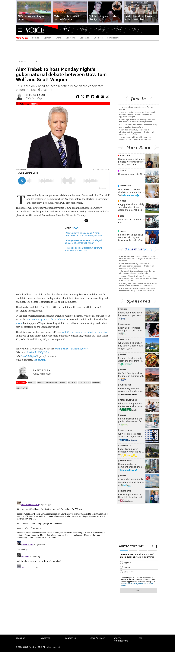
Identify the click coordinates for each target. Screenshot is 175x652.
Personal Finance (128, 400)
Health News (126, 460)
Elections (72, 383)
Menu (20, 30)
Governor (96, 383)
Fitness (123, 309)
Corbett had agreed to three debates (46, 319)
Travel (123, 354)
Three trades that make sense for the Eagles (136, 108)
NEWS (75, 228)
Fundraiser (125, 385)
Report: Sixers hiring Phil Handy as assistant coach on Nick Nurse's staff (135, 138)
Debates (34, 103)
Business (98, 37)
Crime (58, 37)
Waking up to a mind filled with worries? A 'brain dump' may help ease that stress (138, 284)
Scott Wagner (84, 383)
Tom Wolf (63, 383)
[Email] (102, 97)
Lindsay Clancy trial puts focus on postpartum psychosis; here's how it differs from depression (138, 278)
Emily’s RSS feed (28, 356)
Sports (135, 29)
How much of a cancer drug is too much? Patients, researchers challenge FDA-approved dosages (137, 114)
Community (125, 445)
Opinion (47, 37)
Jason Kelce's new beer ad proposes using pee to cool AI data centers (138, 125)
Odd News (70, 37)
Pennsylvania (22, 388)
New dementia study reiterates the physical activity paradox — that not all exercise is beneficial (136, 131)
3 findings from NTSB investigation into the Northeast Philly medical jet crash (137, 120)
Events (118, 29)
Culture (100, 29)
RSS (140, 638)
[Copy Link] (108, 97)
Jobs (122, 216)
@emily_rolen (61, 348)
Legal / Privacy (97, 638)
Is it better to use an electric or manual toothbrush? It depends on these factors (137, 289)
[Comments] (98, 97)
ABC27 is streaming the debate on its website (85, 332)
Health (83, 29)
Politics (35, 37)
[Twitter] (83, 97)
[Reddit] (93, 97)
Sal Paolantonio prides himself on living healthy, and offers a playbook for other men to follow (138, 258)
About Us (20, 638)
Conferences (126, 430)
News (65, 29)
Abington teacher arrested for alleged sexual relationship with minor (83, 241)
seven (19, 323)
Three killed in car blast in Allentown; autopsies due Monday (83, 249)
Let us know (40, 360)
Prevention (125, 185)
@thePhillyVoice (79, 348)
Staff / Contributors (121, 639)
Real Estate (125, 339)
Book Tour (125, 324)
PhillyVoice (34, 30)
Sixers (123, 231)
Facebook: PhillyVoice (38, 352)
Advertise (45, 638)
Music (123, 201)
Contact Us (70, 638)
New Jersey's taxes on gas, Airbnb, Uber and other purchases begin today (83, 234)
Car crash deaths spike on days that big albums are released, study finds (137, 272)
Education (85, 37)
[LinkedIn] (88, 97)
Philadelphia (51, 383)
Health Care (125, 491)
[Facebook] (77, 97)
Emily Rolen (37, 94)
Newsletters (113, 37)
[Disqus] (63, 463)
